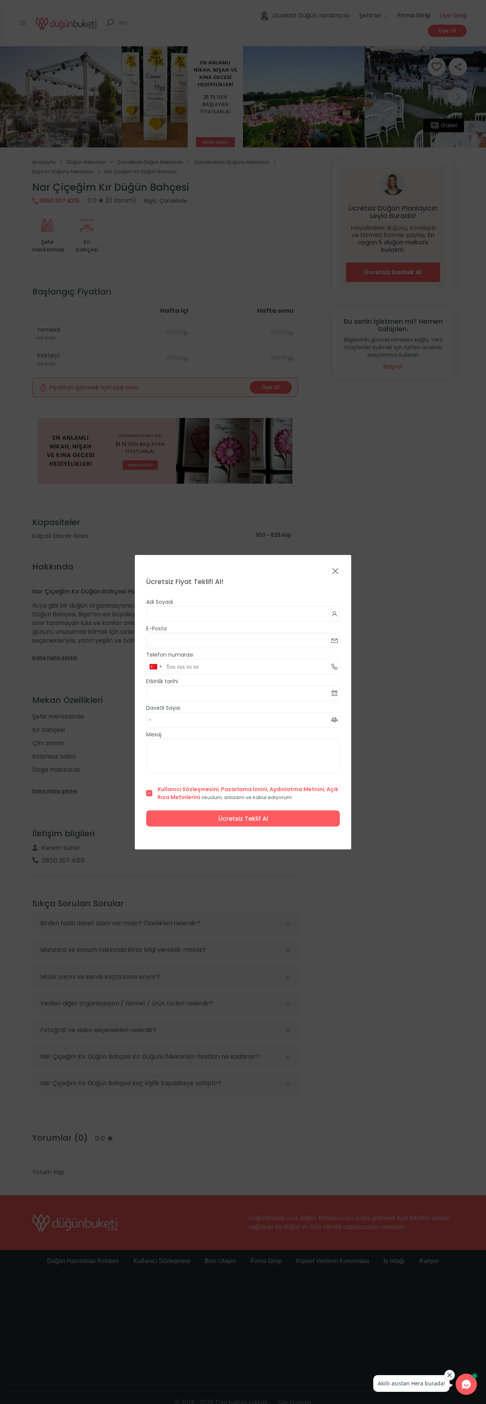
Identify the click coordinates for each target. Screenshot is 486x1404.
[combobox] (155, 666)
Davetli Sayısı (163, 707)
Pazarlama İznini (244, 789)
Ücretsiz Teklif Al (243, 818)
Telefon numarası (169, 654)
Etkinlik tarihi (162, 681)
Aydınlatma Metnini (297, 789)
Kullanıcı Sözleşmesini (188, 789)
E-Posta (156, 628)
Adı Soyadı (159, 601)
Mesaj (153, 734)
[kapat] (335, 571)
